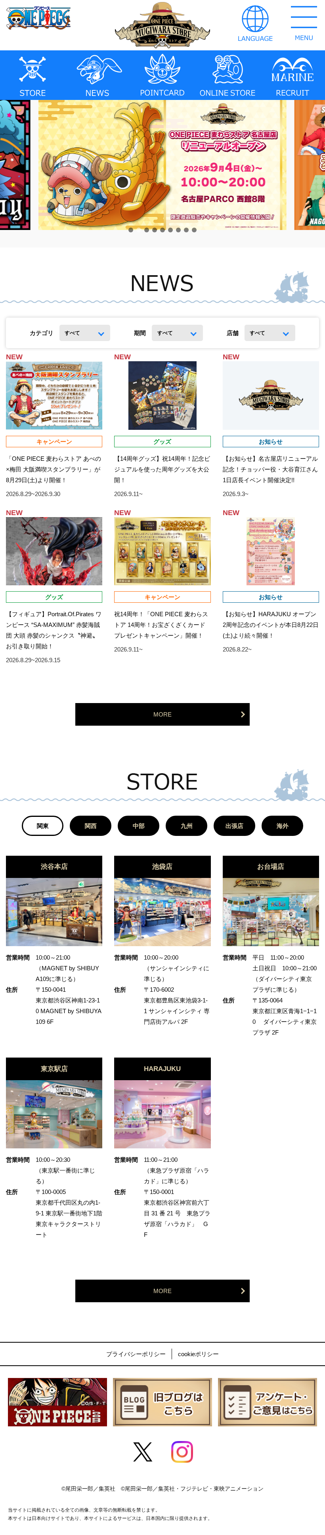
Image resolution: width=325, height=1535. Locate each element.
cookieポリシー (198, 1354)
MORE (162, 714)
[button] (130, 230)
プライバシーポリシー (136, 1354)
